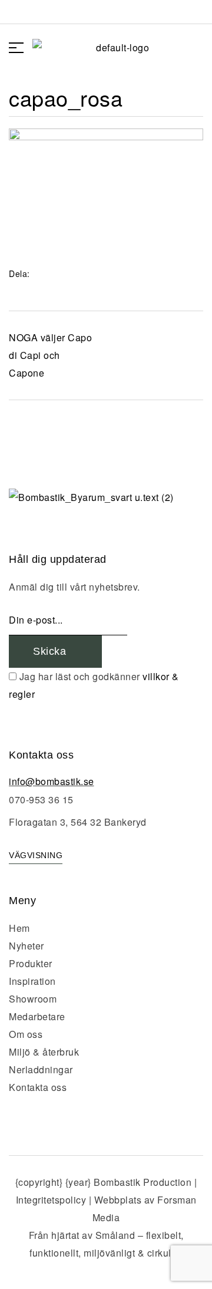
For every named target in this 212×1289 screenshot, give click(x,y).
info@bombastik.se (51, 781)
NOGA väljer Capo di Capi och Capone (50, 355)
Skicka (51, 651)
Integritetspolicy (51, 1199)
